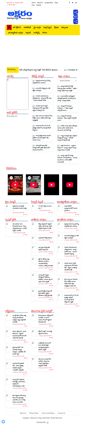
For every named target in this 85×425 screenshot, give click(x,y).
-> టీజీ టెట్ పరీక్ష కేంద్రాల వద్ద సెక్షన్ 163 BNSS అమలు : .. (31, 70)
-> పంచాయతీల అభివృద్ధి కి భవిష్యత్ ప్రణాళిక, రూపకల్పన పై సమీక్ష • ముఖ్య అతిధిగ (66, 98)
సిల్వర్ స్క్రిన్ (48, 27)
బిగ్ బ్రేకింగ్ (17, 27)
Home (34, 2)
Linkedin (38, 5)
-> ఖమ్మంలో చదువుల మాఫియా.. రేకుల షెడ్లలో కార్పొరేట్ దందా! (66, 118)
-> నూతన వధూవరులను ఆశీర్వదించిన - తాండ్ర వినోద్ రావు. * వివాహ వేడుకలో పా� (42, 98)
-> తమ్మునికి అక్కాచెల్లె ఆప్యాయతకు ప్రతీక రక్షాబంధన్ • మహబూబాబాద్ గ (42, 147)
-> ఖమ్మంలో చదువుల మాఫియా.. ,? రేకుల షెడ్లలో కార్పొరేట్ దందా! (65, 108)
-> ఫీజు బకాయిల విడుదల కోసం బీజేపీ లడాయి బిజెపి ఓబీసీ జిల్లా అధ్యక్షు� (43, 118)
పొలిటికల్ (27, 27)
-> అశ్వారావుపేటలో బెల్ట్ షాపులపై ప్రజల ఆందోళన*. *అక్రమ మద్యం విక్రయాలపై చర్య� (67, 88)
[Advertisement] (42, 50)
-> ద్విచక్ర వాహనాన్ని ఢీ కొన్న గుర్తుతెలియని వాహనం (41, 81)
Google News (48, 2)
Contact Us (61, 413)
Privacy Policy (33, 413)
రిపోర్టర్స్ (37, 32)
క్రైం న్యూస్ (37, 27)
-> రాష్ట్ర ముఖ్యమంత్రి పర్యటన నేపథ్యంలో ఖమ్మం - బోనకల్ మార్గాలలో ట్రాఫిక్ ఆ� (67, 137)
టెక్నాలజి (64, 27)
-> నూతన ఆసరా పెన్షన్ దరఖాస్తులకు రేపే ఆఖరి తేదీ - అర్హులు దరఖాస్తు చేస (41, 108)
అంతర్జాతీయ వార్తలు (15, 32)
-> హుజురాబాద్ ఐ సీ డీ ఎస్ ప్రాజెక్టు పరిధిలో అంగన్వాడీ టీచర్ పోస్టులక (42, 127)
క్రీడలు (56, 27)
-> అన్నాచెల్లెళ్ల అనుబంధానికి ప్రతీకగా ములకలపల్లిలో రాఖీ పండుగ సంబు (42, 137)
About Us (40, 2)
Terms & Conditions (48, 413)
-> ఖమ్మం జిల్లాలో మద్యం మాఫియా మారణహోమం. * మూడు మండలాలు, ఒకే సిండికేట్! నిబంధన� (67, 158)
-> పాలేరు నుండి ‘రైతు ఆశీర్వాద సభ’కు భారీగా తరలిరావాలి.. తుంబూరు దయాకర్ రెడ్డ (67, 128)
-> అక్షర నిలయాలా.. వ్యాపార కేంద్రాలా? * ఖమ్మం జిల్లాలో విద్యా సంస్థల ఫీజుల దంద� (66, 147)
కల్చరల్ (28, 32)
